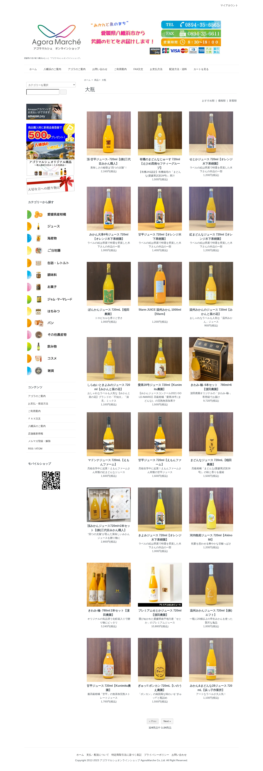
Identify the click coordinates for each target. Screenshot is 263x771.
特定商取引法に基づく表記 (126, 754)
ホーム (33, 69)
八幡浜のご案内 (52, 69)
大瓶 (104, 80)
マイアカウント (229, 5)
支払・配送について (97, 754)
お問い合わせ (99, 69)
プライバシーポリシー (156, 754)
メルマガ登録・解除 (39, 441)
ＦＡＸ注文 (34, 418)
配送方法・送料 (178, 69)
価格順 (222, 100)
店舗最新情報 (35, 433)
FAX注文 (138, 69)
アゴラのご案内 (77, 69)
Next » (167, 721)
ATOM (38, 448)
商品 (96, 80)
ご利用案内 (120, 69)
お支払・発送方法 (38, 403)
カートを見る (201, 69)
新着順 (233, 100)
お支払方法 (156, 69)
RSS (30, 448)
